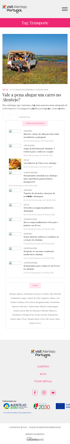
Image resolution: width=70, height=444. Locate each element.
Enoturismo (55, 302)
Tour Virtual (43, 381)
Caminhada (15, 298)
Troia (24, 319)
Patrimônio (16, 315)
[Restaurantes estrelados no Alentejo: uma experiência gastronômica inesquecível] (16, 176)
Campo (23, 298)
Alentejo (12, 294)
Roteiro (13, 319)
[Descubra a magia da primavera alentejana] (16, 208)
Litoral (22, 311)
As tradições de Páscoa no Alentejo (40, 163)
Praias (37, 315)
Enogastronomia (42, 302)
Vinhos (32, 323)
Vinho (57, 319)
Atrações (37, 294)
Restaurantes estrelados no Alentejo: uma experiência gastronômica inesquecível (41, 178)
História (43, 306)
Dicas (5, 90)
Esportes (15, 306)
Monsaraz (37, 311)
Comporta (45, 298)
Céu (58, 298)
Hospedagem (30, 219)
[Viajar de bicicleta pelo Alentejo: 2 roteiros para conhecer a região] (16, 149)
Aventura (45, 294)
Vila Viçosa (49, 319)
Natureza (53, 311)
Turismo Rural (33, 319)
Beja (51, 294)
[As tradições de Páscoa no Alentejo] (16, 163)
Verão (42, 319)
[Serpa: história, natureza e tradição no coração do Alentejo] (16, 237)
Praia (32, 315)
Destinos (21, 302)
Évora (38, 323)
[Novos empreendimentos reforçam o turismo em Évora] (16, 223)
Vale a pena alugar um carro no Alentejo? (31, 97)
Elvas (32, 302)
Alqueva (20, 294)
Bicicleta (57, 294)
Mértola (45, 311)
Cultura (52, 298)
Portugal (25, 315)
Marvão (29, 311)
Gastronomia (31, 172)
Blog (43, 374)
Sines (19, 319)
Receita (44, 315)
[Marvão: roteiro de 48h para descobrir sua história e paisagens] (16, 134)
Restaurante (53, 315)
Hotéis (16, 311)
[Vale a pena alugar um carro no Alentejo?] (35, 59)
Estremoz (24, 306)
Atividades (29, 145)
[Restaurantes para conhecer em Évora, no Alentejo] (16, 266)
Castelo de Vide (33, 298)
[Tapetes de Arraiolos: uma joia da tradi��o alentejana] (16, 193)
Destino (28, 131)
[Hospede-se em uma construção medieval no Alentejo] (16, 252)
